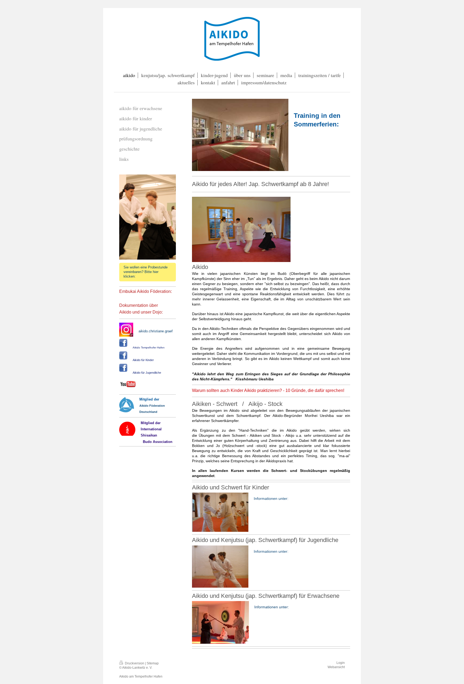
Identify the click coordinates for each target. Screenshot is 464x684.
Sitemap (153, 663)
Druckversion (134, 663)
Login (340, 662)
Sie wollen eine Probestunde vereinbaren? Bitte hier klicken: (146, 271)
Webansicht (336, 667)
